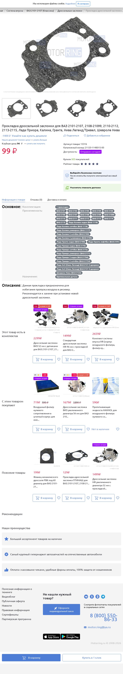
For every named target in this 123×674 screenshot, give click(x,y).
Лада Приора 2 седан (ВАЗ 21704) (72, 257)
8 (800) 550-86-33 (103, 617)
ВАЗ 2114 (108, 218)
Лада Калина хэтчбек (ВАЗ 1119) (72, 226)
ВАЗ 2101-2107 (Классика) (40, 10)
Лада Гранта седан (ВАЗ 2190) (71, 242)
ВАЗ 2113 (96, 218)
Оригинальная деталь (67, 277)
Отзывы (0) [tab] (36, 199)
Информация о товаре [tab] (13, 199)
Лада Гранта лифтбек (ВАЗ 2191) (103, 242)
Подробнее (70, 4)
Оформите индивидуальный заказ (61, 609)
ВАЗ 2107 (73, 215)
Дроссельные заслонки (69, 10)
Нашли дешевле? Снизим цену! (16, 140)
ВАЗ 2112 (84, 218)
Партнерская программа (16, 619)
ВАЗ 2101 (61, 211)
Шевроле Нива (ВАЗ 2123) (69, 273)
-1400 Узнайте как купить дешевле (24, 135)
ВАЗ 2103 (84, 211)
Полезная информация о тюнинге (17, 590)
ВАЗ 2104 (96, 211)
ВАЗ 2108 (84, 215)
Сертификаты (10, 614)
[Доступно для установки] (70, 636)
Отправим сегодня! (90, 151)
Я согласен (83, 3)
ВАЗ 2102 (73, 211)
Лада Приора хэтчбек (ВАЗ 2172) (72, 250)
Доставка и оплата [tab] (56, 199)
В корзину (34, 657)
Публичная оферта (13, 601)
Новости (7, 605)
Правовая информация (16, 610)
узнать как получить (36, 143)
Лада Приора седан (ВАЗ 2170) (71, 246)
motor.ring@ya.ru (99, 627)
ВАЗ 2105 (108, 211)
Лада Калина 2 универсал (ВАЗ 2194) (74, 238)
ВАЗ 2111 (73, 218)
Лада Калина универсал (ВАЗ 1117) (73, 230)
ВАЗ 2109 (96, 215)
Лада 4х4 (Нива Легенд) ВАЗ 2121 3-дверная (78, 265)
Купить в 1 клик (91, 657)
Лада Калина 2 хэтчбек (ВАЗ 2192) (73, 234)
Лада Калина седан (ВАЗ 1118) (83, 222)
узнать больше (40, 140)
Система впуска (15, 10)
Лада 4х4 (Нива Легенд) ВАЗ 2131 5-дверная (78, 269)
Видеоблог (8, 596)
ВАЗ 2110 (61, 218)
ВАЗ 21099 (109, 215)
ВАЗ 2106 (61, 215)
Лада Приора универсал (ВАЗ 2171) (73, 253)
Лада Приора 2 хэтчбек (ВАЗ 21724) (73, 261)
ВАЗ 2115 (61, 222)
